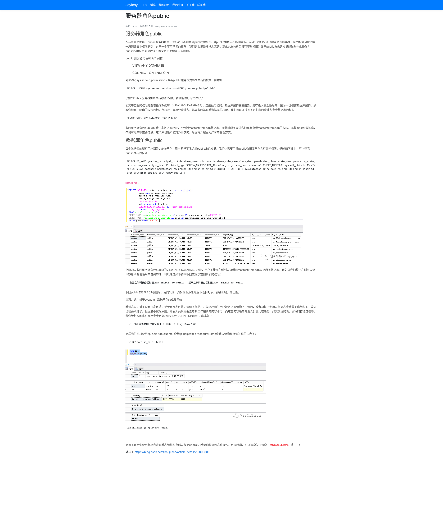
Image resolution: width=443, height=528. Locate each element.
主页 (144, 5)
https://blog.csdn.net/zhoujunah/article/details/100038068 (173, 452)
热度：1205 (131, 26)
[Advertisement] (221, 489)
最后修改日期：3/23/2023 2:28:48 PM (158, 26)
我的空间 (177, 5)
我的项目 (164, 5)
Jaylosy (131, 5)
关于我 (190, 5)
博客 (153, 5)
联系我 (201, 5)
